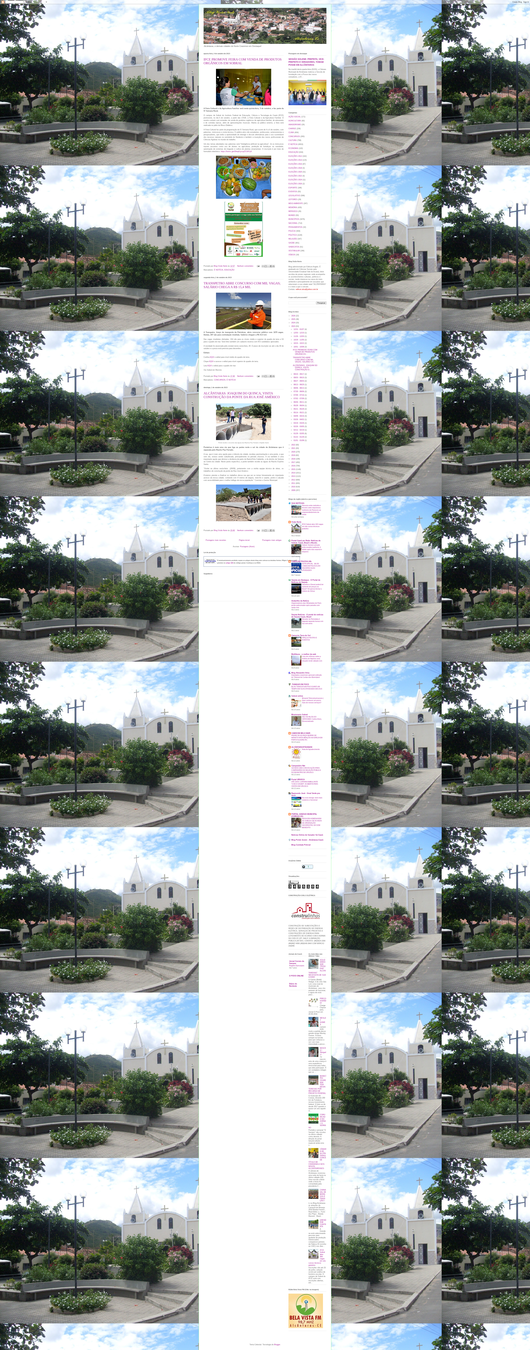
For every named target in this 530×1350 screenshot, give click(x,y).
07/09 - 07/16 (299, 395)
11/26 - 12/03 (299, 336)
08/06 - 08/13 (299, 388)
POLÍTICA (292, 235)
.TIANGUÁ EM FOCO (300, 684)
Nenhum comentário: (245, 266)
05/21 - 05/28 (299, 409)
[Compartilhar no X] (268, 266)
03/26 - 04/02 (299, 419)
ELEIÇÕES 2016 (295, 164)
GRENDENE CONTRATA (323, 1223)
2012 (293, 480)
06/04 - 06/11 (299, 402)
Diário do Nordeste (293, 985)
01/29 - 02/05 (299, 433)
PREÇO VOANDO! (323, 1001)
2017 (293, 462)
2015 (293, 469)
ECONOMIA (293, 148)
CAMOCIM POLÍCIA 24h (301, 561)
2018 (293, 459)
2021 (293, 448)
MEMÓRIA (292, 207)
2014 (293, 473)
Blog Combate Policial (301, 845)
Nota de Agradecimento (311, 749)
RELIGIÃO (292, 239)
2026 (293, 316)
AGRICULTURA (294, 121)
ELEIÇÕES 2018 (295, 168)
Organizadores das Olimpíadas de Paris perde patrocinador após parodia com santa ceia (306, 605)
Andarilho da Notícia (300, 601)
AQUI (212, 357)
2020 (293, 452)
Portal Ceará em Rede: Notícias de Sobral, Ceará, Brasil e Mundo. (305, 542)
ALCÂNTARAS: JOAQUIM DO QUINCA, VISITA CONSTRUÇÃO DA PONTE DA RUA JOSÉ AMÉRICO (242, 395)
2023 (293, 326)
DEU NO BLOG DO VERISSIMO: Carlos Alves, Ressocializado (312, 719)
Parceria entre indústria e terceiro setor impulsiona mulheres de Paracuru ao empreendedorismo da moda (311, 510)
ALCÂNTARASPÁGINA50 (301, 747)
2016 (293, 466)
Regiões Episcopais (296, 966)
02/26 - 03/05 (299, 426)
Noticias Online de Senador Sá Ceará (307, 835)
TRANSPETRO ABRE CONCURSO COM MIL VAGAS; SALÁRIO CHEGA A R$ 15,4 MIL (242, 285)
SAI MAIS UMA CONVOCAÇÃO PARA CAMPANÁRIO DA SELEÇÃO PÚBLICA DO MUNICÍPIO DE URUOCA (306, 770)
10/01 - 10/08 (299, 347)
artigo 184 (229, 563)
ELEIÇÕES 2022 (295, 176)
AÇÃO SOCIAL (294, 117)
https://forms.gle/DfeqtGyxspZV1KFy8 (236, 151)
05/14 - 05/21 (299, 412)
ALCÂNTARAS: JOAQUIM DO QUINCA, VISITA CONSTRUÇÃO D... (305, 367)
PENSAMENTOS (295, 227)
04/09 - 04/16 (299, 416)
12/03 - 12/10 (299, 333)
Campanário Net (298, 766)
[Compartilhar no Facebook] (271, 266)
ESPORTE (292, 188)
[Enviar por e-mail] (263, 266)
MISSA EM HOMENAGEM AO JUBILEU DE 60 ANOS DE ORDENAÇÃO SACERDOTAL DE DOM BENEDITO (312, 823)
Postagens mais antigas (272, 540)
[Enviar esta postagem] (258, 266)
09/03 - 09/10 (299, 377)
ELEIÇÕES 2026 (295, 184)
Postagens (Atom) (247, 546)
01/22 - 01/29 (299, 437)
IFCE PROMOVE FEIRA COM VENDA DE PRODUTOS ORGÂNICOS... (305, 352)
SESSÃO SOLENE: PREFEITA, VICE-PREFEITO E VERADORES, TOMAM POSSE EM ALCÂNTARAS (306, 62)
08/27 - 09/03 (299, 381)
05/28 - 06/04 (299, 405)
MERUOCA (293, 211)
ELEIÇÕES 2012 (295, 156)
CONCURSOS (220, 380)
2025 (293, 319)
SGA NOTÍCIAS (297, 503)
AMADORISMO (294, 125)
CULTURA (292, 140)
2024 (293, 323)
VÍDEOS (291, 255)
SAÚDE (291, 243)
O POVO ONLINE (296, 976)
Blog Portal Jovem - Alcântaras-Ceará (307, 840)
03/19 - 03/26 (299, 423)
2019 (293, 455)
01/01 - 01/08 (299, 440)
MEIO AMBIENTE (295, 203)
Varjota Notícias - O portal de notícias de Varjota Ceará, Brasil (307, 616)
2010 (293, 487)
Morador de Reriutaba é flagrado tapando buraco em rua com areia (312, 621)
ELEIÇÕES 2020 (295, 172)
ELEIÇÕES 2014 (295, 160)
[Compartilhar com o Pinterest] (273, 266)
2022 (293, 445)
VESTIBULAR (294, 251)
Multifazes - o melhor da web (303, 654)
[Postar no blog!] (265, 266)
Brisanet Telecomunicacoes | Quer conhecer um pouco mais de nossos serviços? (313, 700)
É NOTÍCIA (218, 270)
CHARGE (292, 129)
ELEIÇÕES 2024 (295, 180)
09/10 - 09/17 (299, 374)
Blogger (277, 1345)
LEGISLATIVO (294, 196)
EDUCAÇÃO (229, 270)
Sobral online (297, 696)
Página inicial (244, 540)
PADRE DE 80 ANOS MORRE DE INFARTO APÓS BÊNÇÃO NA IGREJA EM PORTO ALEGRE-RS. (306, 737)
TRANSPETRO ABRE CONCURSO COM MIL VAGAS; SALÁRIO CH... (304, 359)
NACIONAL (293, 223)
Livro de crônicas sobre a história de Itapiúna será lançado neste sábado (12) (312, 658)
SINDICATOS (293, 247)
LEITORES (292, 199)
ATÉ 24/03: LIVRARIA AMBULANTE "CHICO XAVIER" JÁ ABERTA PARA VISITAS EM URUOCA (304, 784)
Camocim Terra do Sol (301, 635)
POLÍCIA (292, 231)
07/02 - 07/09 (299, 398)
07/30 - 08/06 (299, 391)
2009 (293, 490)
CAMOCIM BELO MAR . (301, 733)
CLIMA (291, 132)
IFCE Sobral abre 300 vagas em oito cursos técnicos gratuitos (312, 526)
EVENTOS (292, 192)
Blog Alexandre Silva (300, 673)
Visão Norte (296, 522)
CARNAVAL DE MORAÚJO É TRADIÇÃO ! (323, 1195)
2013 (293, 476)
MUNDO (291, 215)
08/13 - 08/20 (299, 385)
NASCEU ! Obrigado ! (323, 1051)
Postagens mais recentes (216, 540)
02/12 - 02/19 (299, 430)
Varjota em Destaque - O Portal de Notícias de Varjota (305, 581)
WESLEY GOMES (323, 1021)
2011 (293, 483)
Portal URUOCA (298, 779)
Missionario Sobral (299, 715)
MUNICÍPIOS (293, 219)
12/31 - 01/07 (299, 329)
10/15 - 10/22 (299, 343)
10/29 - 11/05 (299, 340)
